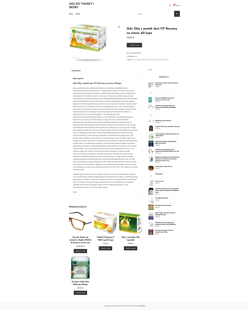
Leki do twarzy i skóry (81, 5)
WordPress (141, 306)
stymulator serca (163, 60)
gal (136, 56)
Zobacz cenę (134, 45)
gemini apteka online (139, 60)
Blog (71, 13)
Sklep (78, 13)
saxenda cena (151, 60)
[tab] (76, 70)
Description (76, 71)
